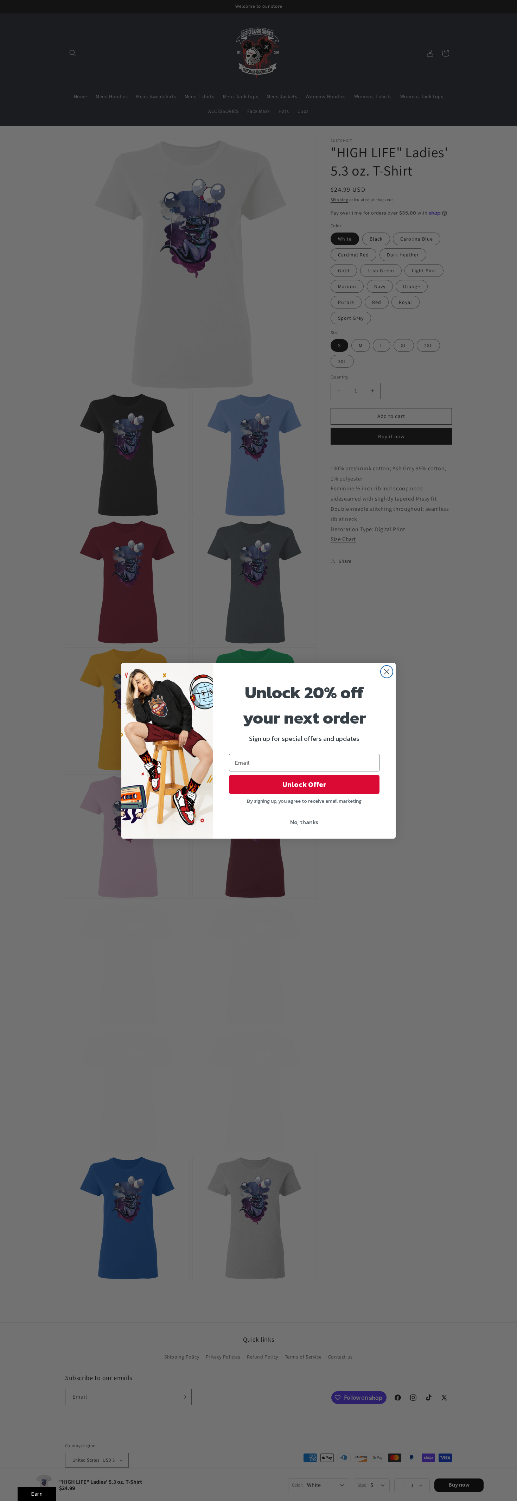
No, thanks (304, 822)
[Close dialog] (387, 672)
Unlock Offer (304, 784)
